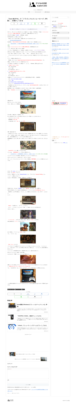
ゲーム (24, 289)
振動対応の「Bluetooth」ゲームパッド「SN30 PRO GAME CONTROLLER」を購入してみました (60, 45)
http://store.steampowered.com (15, 40)
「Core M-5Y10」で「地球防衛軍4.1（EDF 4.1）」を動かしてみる (22, 153)
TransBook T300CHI (11, 289)
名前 (8, 380)
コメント (9, 369)
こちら (66, 142)
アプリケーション (18, 289)
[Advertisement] (28, 342)
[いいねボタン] (53, 140)
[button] (68, 17)
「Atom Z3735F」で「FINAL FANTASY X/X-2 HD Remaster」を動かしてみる (24, 43)
